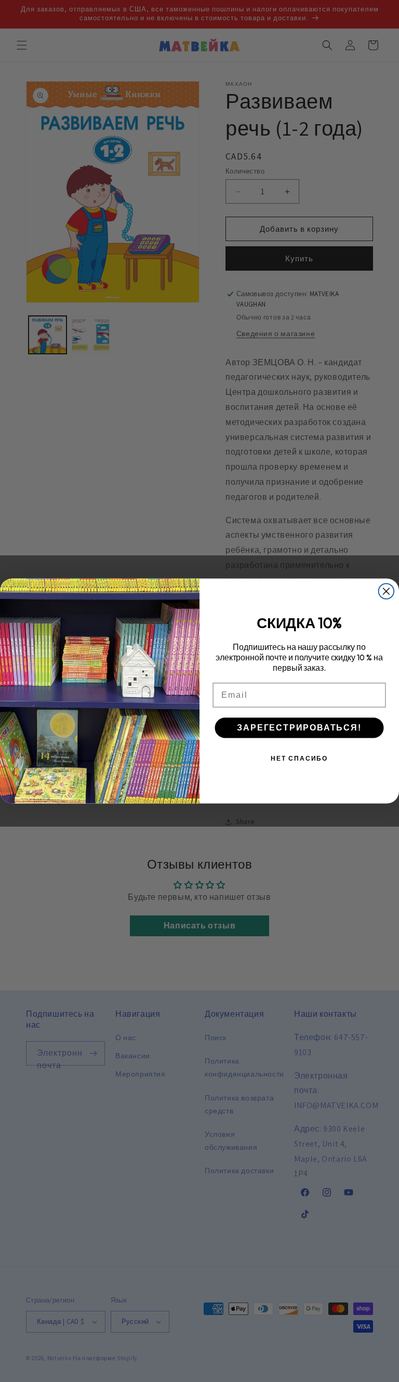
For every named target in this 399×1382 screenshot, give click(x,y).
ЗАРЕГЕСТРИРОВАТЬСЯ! (299, 727)
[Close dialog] (386, 591)
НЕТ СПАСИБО (299, 758)
